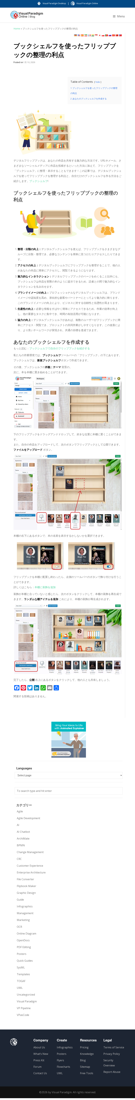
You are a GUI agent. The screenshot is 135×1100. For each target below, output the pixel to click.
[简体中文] (117, 35)
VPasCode (23, 1015)
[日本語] (99, 35)
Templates (23, 974)
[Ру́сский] (110, 35)
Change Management (30, 852)
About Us (39, 1047)
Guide (20, 899)
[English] (79, 35)
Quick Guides (25, 960)
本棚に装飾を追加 (45, 587)
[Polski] (103, 35)
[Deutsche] (75, 35)
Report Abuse (111, 1072)
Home (17, 28)
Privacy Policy (111, 1054)
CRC (19, 859)
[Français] (89, 35)
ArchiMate (23, 838)
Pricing (84, 1047)
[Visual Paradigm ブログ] (26, 16)
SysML (21, 967)
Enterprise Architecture (31, 872)
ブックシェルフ (38, 181)
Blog (83, 1060)
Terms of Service (113, 1047)
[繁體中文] (120, 35)
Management (25, 913)
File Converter (25, 879)
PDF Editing (24, 947)
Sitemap (85, 1067)
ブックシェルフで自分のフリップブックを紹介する (59, 348)
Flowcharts (63, 1067)
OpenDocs (23, 940)
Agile (20, 811)
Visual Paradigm (27, 1001)
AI (18, 825)
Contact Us (40, 1073)
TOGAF (21, 981)
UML (20, 988)
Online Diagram (26, 933)
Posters (21, 954)
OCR (19, 927)
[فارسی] (85, 35)
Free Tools (86, 1073)
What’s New (40, 1054)
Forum (37, 1067)
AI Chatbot (23, 832)
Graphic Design (26, 893)
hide (97, 81)
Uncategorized (26, 994)
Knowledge (87, 1054)
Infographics (25, 906)
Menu (121, 16)
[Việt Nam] (113, 35)
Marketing (23, 920)
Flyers (60, 1060)
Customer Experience (30, 865)
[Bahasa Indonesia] (96, 35)
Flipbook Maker (26, 886)
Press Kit (38, 1060)
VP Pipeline (24, 1008)
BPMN (21, 845)
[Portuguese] (106, 35)
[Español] (82, 35)
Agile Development (28, 818)
